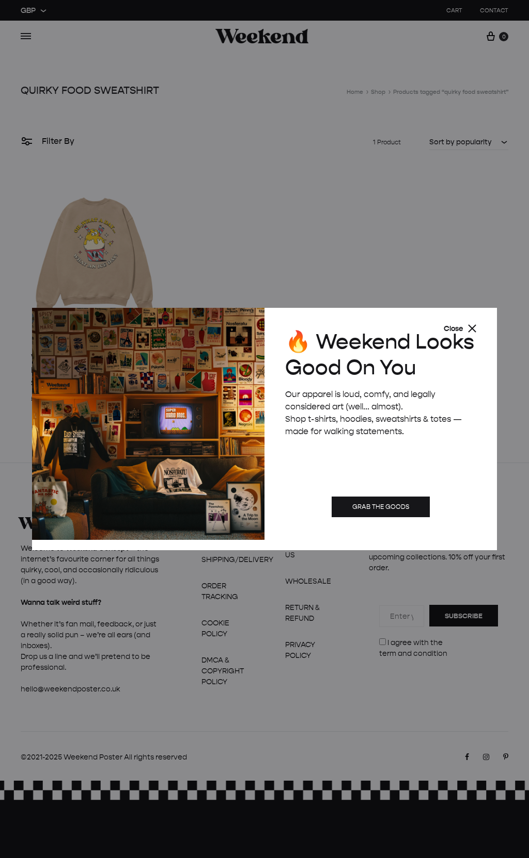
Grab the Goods (380, 506)
